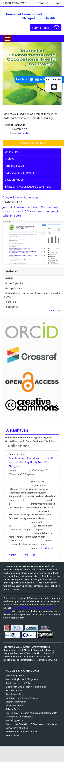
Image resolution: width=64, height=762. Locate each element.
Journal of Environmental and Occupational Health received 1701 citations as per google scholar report (31, 211)
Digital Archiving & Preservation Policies (26, 686)
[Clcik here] (32, 330)
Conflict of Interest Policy (18, 682)
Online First (12, 152)
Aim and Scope (14, 166)
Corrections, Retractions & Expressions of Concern (31, 724)
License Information (16, 701)
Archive (9, 159)
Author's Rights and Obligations (22, 679)
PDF (34, 554)
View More (54, 310)
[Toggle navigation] (7, 38)
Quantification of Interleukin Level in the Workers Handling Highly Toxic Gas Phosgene (32, 462)
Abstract (13, 554)
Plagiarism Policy (14, 705)
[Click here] (33, 242)
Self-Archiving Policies (17, 727)
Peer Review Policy (15, 694)
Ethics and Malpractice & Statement (28, 186)
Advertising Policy (15, 675)
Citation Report (14, 179)
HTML (25, 554)
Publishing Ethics (14, 720)
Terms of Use (12, 735)
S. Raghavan (29, 474)
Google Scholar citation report (22, 197)
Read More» (48, 548)
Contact (43, 3)
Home (57, 3)
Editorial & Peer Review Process (22, 697)
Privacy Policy (13, 709)
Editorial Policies (14, 690)
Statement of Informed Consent (22, 731)
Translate (23, 133)
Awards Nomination (33, 143)
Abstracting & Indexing (19, 172)
